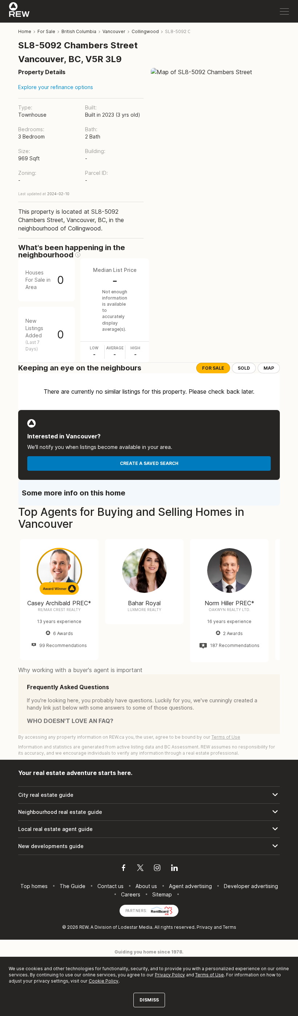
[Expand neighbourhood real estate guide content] (149, 812)
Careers (130, 894)
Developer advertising (251, 886)
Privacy (205, 927)
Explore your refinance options (55, 87)
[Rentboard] (162, 910)
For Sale (213, 368)
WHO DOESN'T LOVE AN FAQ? (70, 720)
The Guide (72, 886)
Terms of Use (226, 737)
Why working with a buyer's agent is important (80, 670)
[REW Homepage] (19, 11)
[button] (77, 254)
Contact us (110, 886)
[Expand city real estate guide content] (149, 795)
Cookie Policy (103, 981)
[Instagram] (157, 869)
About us (146, 886)
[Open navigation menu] (284, 11)
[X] (140, 869)
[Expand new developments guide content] (149, 846)
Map (268, 368)
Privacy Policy (170, 974)
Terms (229, 927)
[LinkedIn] (174, 869)
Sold (244, 368)
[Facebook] (123, 869)
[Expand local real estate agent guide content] (149, 829)
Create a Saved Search (149, 463)
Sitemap (162, 894)
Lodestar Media (135, 927)
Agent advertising (190, 886)
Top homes (34, 886)
